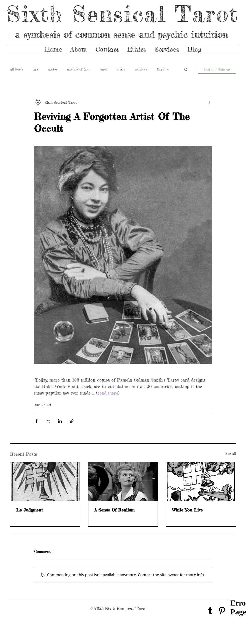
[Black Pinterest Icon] (222, 611)
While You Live (187, 509)
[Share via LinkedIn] (60, 421)
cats (35, 69)
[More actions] (209, 102)
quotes (52, 69)
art (49, 404)
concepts (141, 69)
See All (230, 453)
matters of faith (78, 69)
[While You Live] (201, 481)
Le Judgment (29, 509)
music (121, 69)
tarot (103, 69)
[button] (186, 69)
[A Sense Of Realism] (123, 481)
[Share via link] (71, 421)
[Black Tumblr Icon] (210, 611)
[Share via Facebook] (36, 421)
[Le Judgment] (45, 481)
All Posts (16, 69)
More (160, 69)
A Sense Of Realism (114, 509)
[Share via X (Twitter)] (48, 421)
